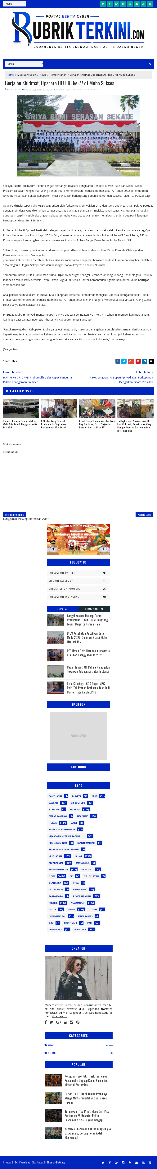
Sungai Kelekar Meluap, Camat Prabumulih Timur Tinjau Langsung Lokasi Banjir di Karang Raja (87, 620)
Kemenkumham (86, 842)
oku (51, 922)
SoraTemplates (22, 1162)
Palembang (80, 889)
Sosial (71, 909)
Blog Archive (94, 609)
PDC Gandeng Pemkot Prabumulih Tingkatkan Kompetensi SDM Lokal (54, 424)
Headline (82, 816)
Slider (52, 1053)
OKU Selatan (91, 876)
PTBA (76, 882)
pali (89, 922)
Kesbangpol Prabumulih (64, 849)
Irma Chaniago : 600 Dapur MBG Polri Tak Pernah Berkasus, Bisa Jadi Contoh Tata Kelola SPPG (88, 687)
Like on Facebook (61, 581)
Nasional (87, 869)
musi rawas (85, 916)
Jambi (73, 822)
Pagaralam (56, 889)
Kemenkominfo (58, 842)
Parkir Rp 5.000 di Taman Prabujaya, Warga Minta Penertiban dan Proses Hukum (86, 1098)
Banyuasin (55, 796)
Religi (52, 909)
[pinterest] (150, 4)
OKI (71, 876)
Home (10, 74)
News (43, 74)
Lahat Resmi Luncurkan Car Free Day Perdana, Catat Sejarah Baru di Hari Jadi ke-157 (97, 424)
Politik (53, 902)
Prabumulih (77, 902)
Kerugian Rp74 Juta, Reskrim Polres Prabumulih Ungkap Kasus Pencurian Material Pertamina (86, 1080)
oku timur (70, 922)
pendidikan (55, 929)
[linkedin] (65, 1022)
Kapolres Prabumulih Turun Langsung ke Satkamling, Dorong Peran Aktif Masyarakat (88, 1133)
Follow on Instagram (64, 597)
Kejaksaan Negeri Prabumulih (67, 836)
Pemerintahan (58, 74)
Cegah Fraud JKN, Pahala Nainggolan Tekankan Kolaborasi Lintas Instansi (88, 669)
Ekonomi (75, 809)
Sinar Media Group (56, 1162)
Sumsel (92, 909)
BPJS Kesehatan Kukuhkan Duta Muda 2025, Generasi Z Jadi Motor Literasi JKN (87, 637)
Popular (63, 609)
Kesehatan (55, 856)
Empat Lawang (58, 816)
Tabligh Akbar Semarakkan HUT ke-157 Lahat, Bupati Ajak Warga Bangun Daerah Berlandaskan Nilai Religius (135, 425)
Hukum (53, 822)
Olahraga (55, 882)
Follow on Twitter (62, 573)
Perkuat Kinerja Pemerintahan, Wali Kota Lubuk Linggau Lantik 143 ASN (20, 424)
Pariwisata (56, 896)
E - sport (54, 809)
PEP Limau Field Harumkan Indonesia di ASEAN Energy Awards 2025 (88, 653)
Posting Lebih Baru (14, 514)
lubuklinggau (57, 916)
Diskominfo (78, 802)
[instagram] (123, 4)
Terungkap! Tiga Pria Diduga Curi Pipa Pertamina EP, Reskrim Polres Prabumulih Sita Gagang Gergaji (87, 1115)
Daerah (53, 802)
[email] (137, 4)
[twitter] (103, 4)
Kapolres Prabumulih (62, 829)
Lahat (78, 856)
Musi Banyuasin (26, 74)
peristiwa (80, 929)
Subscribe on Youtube (64, 589)
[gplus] (116, 4)
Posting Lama (144, 514)
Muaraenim (56, 862)
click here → (59, 1016)
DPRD (94, 796)
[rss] (130, 4)
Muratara (82, 862)
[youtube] (143, 4)
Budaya (76, 796)
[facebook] (110, 4)
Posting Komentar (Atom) (34, 518)
